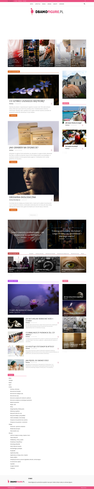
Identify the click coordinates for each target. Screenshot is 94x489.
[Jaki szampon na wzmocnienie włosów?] (21, 265)
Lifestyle (37, 4)
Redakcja (11, 103)
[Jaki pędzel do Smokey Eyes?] (16, 364)
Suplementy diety (14, 453)
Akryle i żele (13, 404)
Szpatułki (12, 464)
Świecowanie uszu (14, 431)
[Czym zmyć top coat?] (47, 265)
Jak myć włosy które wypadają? (73, 297)
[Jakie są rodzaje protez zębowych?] (74, 308)
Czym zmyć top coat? (41, 269)
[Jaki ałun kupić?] (74, 85)
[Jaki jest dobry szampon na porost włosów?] (74, 325)
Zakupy (55, 4)
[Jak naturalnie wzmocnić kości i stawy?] (16, 323)
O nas (16, 1)
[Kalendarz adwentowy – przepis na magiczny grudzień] (74, 341)
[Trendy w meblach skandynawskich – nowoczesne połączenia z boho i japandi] (78, 53)
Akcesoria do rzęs (75, 253)
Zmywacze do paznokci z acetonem (18, 422)
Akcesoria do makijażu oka (63, 253)
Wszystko (31, 253)
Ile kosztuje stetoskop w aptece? (40, 346)
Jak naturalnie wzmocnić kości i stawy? (39, 320)
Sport (10, 384)
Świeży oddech (13, 457)
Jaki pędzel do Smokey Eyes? (37, 360)
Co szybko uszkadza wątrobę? (27, 100)
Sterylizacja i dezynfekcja (16, 442)
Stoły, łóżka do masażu (15, 446)
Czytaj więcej (13, 115)
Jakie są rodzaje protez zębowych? (74, 313)
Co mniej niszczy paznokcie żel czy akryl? (40, 333)
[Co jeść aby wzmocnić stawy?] (33, 299)
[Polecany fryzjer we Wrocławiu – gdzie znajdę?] (47, 53)
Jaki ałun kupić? (69, 95)
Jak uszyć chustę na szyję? (73, 123)
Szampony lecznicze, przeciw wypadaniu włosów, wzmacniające (25, 459)
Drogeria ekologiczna (22, 197)
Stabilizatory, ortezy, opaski (16, 439)
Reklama (20, 1)
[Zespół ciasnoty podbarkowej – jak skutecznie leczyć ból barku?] (15, 53)
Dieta (31, 4)
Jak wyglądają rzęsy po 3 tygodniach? (73, 269)
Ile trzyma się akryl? (71, 146)
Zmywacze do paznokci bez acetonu (19, 420)
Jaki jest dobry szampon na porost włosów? (74, 328)
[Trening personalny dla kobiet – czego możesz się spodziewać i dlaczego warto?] (31, 53)
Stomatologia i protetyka (16, 448)
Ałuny (11, 406)
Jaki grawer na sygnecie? (23, 147)
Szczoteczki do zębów (15, 461)
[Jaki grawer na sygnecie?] (33, 136)
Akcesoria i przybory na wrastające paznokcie (21, 400)
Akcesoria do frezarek (50, 253)
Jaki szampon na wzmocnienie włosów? (18, 268)
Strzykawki (12, 450)
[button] (84, 4)
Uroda (49, 4)
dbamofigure (11, 65)
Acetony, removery (39, 253)
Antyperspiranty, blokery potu (17, 409)
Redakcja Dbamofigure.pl (14, 199)
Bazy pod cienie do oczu (16, 413)
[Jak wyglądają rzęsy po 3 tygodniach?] (73, 265)
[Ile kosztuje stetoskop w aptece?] (16, 350)
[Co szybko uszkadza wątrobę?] (33, 90)
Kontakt (24, 1)
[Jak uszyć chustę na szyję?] (74, 115)
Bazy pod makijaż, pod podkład (17, 415)
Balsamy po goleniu (15, 411)
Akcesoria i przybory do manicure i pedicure (20, 398)
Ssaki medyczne (14, 437)
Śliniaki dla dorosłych (15, 428)
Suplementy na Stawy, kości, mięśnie (19, 455)
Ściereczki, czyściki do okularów (17, 426)
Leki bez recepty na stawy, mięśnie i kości (20, 435)
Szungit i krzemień (14, 466)
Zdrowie (61, 4)
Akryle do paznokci (14, 402)
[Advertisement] (47, 28)
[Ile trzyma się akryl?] (74, 138)
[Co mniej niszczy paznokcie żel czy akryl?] (16, 337)
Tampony (12, 468)
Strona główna (10, 1)
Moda (43, 4)
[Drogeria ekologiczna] (33, 184)
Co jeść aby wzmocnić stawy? (21, 310)
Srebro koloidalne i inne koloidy (17, 417)
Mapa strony (83, 487)
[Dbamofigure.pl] (47, 12)
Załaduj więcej (33, 215)
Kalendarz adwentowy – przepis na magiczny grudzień (73, 345)
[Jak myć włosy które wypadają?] (74, 292)
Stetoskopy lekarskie (15, 444)
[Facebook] (85, 1)
